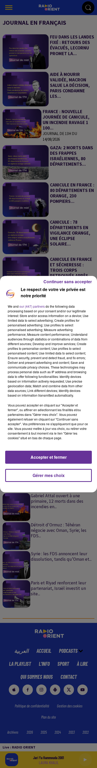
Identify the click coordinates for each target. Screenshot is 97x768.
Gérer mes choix (49, 475)
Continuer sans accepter (67, 282)
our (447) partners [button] (32, 306)
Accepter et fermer (49, 457)
